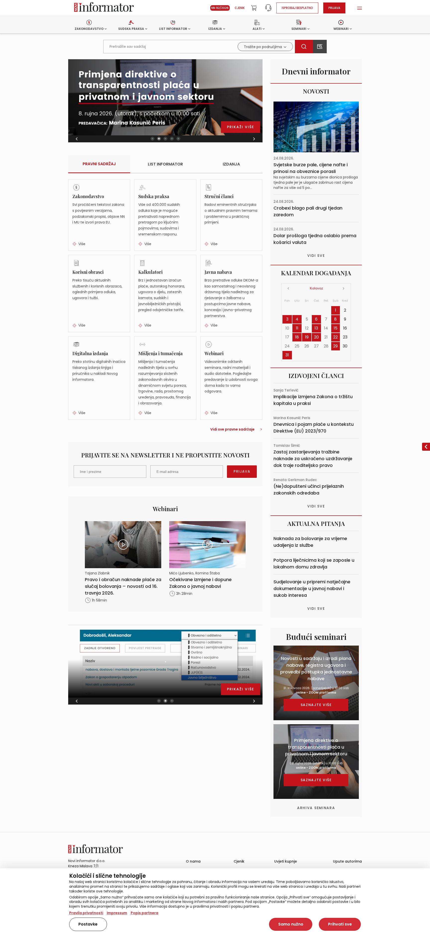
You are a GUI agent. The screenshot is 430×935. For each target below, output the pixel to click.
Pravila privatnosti (86, 912)
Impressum (117, 912)
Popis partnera (144, 912)
